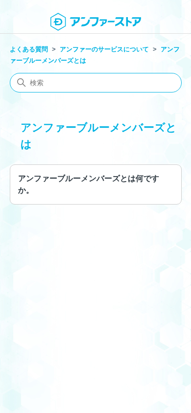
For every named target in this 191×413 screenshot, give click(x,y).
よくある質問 (29, 49)
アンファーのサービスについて (104, 49)
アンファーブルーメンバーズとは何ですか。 (88, 184)
